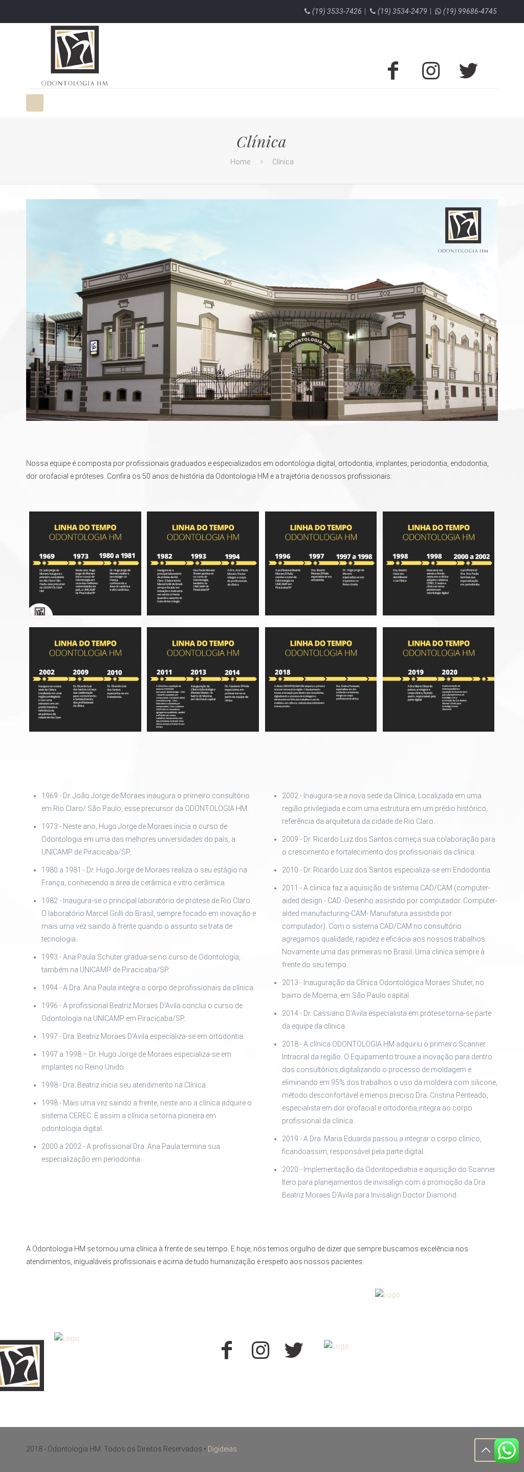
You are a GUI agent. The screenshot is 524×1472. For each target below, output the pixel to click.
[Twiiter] (468, 70)
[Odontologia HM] (74, 55)
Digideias (222, 1449)
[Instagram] (431, 70)
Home (240, 162)
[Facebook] (393, 70)
